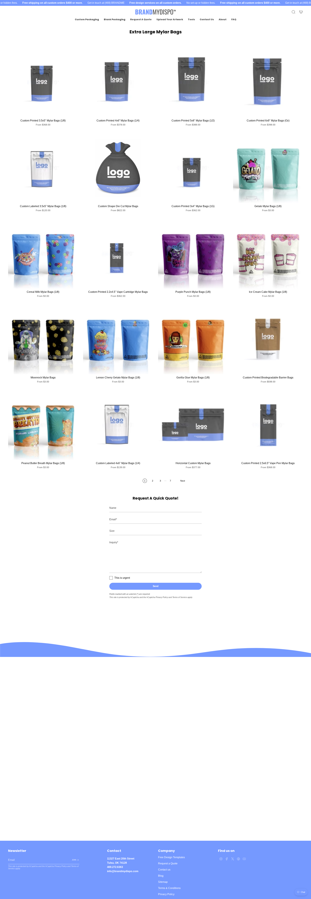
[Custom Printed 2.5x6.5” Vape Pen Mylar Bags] (268, 425)
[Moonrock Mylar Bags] (43, 339)
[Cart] (301, 12)
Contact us (164, 869)
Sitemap (163, 882)
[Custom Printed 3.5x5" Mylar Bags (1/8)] (43, 82)
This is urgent (122, 577)
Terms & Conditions (169, 888)
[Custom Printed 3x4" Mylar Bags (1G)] (193, 168)
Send (155, 586)
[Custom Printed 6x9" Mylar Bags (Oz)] (268, 82)
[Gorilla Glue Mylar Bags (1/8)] (193, 339)
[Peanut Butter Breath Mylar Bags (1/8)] (43, 425)
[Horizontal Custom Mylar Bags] (193, 425)
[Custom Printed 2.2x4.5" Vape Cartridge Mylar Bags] (118, 254)
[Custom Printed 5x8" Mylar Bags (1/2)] (193, 82)
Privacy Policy (162, 597)
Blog (160, 875)
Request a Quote (168, 863)
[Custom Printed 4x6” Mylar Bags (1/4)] (118, 82)
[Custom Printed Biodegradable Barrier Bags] (268, 339)
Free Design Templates (171, 857)
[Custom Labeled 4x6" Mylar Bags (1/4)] (118, 425)
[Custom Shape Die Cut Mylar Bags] (118, 168)
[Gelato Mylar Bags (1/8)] (268, 168)
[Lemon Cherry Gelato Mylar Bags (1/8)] (118, 339)
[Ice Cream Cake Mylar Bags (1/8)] (268, 254)
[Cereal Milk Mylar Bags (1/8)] (43, 254)
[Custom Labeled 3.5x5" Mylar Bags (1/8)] (43, 168)
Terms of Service (179, 597)
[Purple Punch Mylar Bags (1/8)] (193, 254)
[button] (86, 19)
